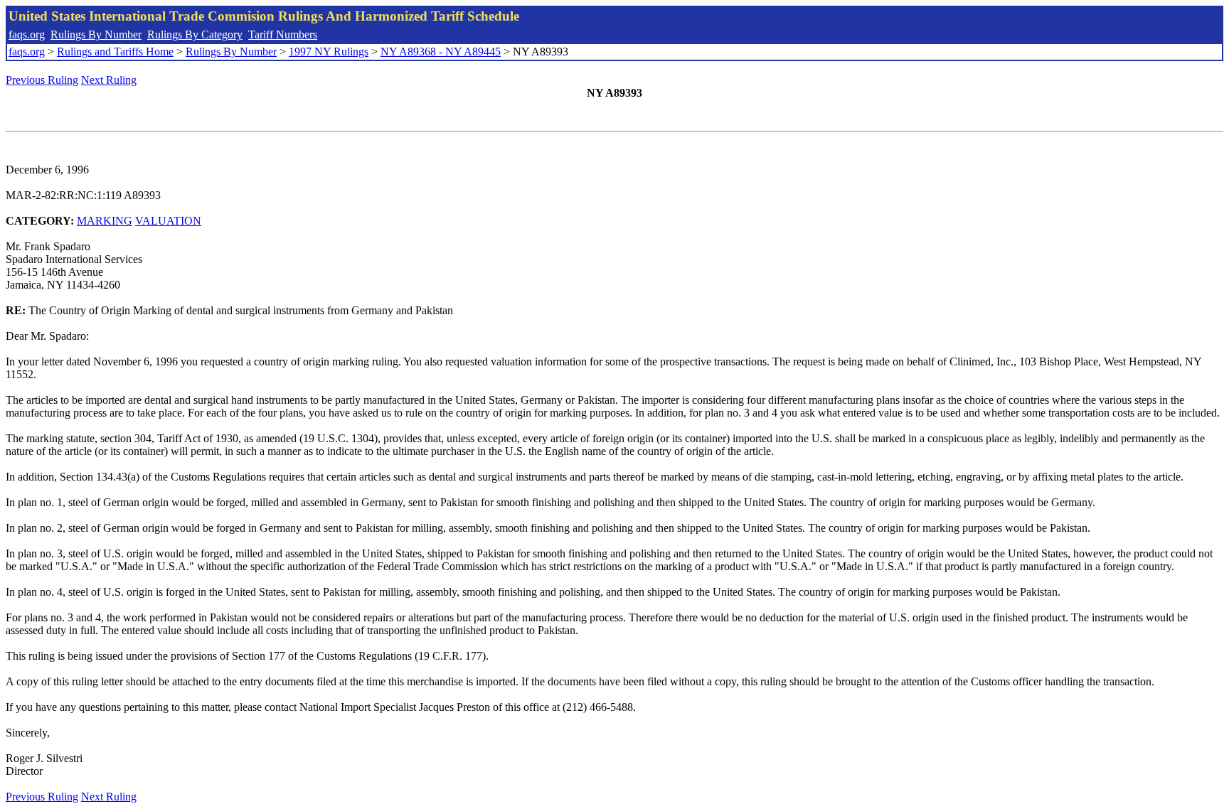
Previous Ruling (42, 80)
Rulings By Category (195, 34)
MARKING (104, 221)
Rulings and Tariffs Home (115, 51)
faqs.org (27, 34)
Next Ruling (109, 80)
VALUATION (168, 221)
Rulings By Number (96, 34)
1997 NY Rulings (328, 51)
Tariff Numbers (282, 34)
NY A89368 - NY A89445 (441, 51)
